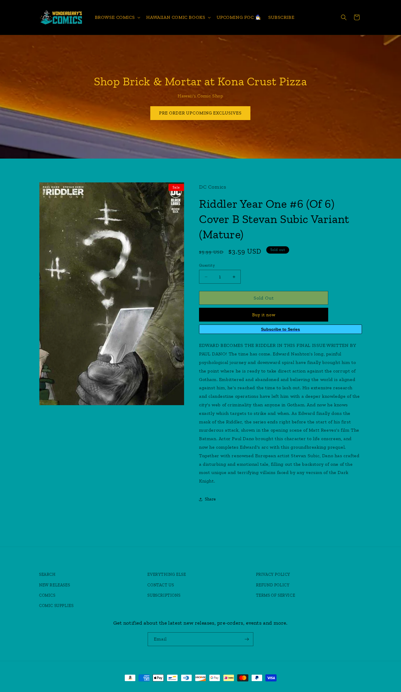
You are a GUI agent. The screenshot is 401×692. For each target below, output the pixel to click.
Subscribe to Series (280, 329)
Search (47, 574)
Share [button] (210, 499)
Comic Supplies (56, 605)
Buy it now (263, 314)
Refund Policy (273, 585)
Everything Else (166, 574)
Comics (47, 595)
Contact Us (160, 585)
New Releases (54, 585)
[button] (117, 17)
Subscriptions (163, 595)
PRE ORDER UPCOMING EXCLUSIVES (200, 113)
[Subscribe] (246, 639)
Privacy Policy (273, 574)
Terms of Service (275, 595)
